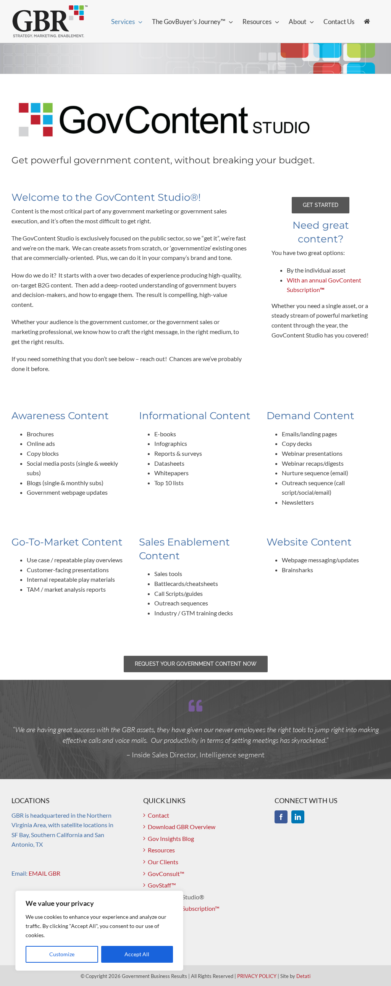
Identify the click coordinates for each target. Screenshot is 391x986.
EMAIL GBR (44, 873)
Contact (158, 815)
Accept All (136, 954)
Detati (303, 976)
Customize (61, 954)
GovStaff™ (162, 885)
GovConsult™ (166, 873)
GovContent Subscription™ (184, 908)
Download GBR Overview (181, 826)
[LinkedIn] (297, 816)
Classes (158, 920)
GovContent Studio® (176, 896)
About (156, 932)
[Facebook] (281, 816)
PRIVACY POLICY (256, 976)
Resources (161, 850)
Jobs (154, 943)
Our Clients (163, 861)
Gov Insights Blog (171, 838)
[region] (99, 931)
